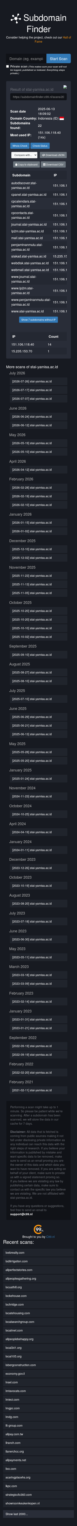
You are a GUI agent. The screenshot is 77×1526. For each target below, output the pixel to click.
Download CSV (54, 164)
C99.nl (50, 1237)
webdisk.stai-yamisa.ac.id (30, 263)
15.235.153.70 (63, 256)
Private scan (38, 69)
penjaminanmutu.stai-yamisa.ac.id (27, 247)
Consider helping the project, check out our (38, 39)
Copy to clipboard (27, 164)
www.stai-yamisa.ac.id (27, 311)
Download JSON (54, 155)
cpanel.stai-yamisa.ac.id (28, 194)
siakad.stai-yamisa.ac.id (28, 256)
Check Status (40, 145)
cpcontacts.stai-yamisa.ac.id (22, 215)
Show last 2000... (17, 1514)
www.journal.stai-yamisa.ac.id (23, 279)
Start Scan (58, 58)
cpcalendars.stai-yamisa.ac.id (23, 203)
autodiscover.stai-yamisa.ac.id (24, 185)
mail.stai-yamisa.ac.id (27, 237)
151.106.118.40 (64, 185)
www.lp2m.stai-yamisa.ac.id (22, 290)
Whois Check (20, 145)
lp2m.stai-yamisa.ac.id (27, 231)
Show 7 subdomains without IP (38, 319)
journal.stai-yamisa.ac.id (29, 224)
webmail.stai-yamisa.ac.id (30, 269)
